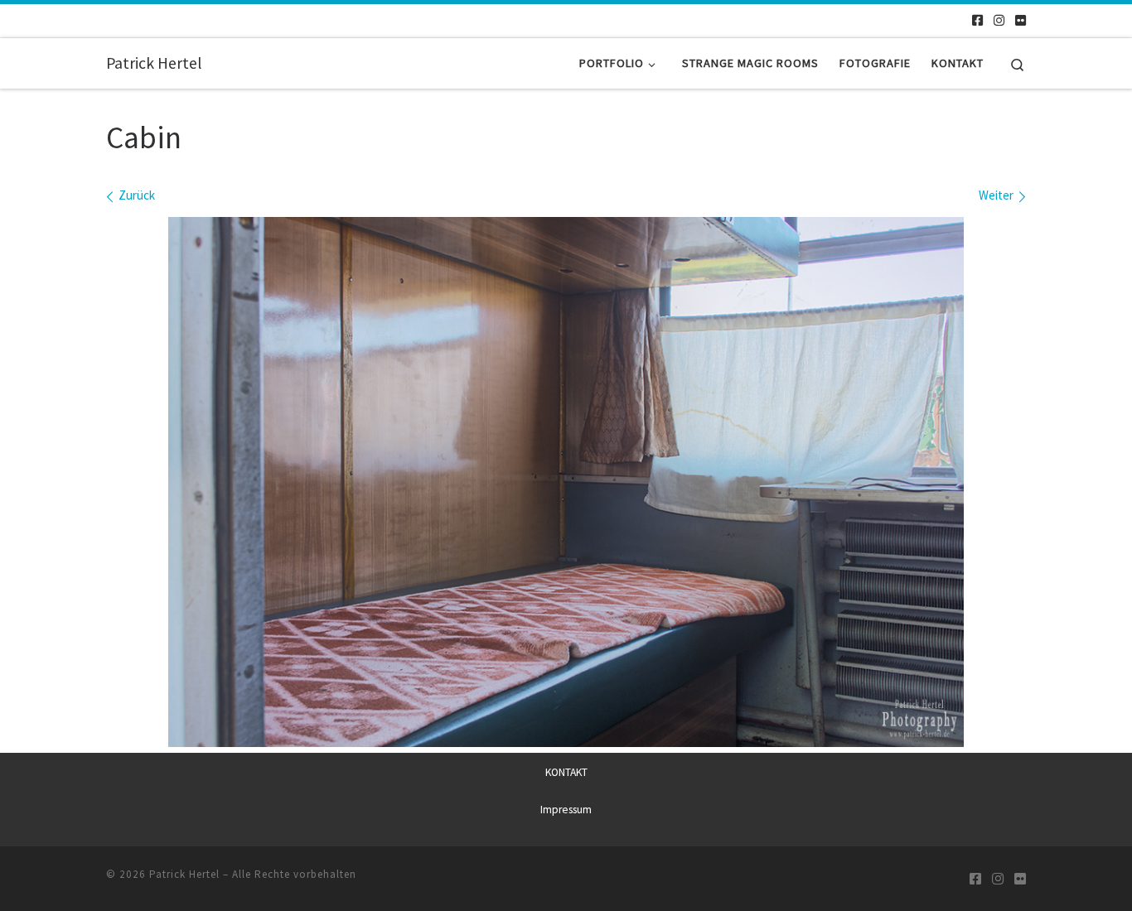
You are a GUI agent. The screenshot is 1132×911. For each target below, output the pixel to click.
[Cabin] (566, 482)
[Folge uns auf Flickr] (1020, 20)
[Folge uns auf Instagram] (999, 20)
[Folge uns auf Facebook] (977, 20)
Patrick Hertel (184, 874)
